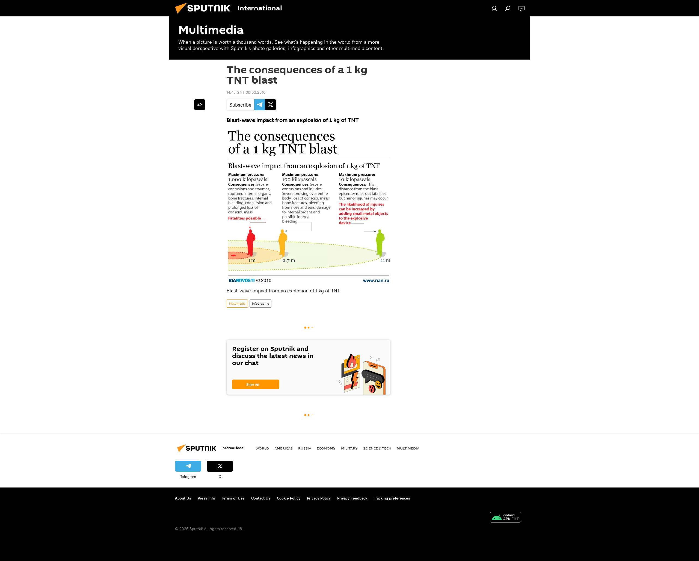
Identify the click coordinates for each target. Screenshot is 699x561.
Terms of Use (233, 498)
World (262, 448)
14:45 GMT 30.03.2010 (246, 92)
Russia (304, 448)
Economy (326, 448)
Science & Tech (377, 448)
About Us (183, 498)
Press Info (206, 498)
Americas (283, 448)
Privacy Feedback (352, 498)
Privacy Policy (319, 498)
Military (349, 448)
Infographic (260, 303)
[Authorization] (494, 8)
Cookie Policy (288, 498)
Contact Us (260, 498)
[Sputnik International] (205, 15)
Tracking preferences (392, 498)
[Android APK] (505, 518)
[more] (199, 104)
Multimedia (237, 303)
